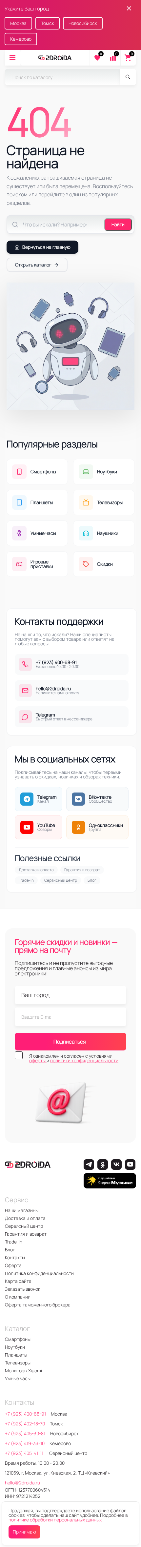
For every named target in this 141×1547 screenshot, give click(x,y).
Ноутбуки (15, 1347)
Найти (118, 224)
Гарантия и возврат (82, 869)
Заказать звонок (22, 1289)
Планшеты (16, 1355)
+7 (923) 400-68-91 (25, 1414)
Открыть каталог (33, 265)
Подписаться (69, 1041)
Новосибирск (83, 23)
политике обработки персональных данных (55, 1520)
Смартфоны (17, 1339)
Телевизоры (17, 1363)
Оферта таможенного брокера (37, 1305)
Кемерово (20, 39)
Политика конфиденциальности (39, 1273)
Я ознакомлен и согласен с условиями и (73, 1058)
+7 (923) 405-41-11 (24, 1453)
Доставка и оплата (36, 869)
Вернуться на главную (46, 247)
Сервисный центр (60, 880)
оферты (38, 1060)
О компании (17, 1297)
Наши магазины (21, 1210)
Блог (92, 880)
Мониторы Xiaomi (23, 1370)
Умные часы (17, 1378)
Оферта (13, 1265)
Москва (18, 23)
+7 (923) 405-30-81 (25, 1433)
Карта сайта (18, 1281)
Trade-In (26, 880)
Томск (47, 23)
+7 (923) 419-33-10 (25, 1443)
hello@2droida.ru (22, 1482)
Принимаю (24, 1532)
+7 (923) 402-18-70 (25, 1423)
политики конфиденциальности (84, 1060)
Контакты (15, 1257)
